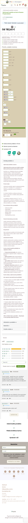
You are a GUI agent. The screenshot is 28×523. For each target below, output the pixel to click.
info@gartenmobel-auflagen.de (14, 496)
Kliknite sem (21, 366)
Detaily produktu (8, 160)
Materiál (6, 325)
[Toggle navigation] (12, 5)
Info (6, 92)
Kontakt (4, 493)
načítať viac (14, 414)
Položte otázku (8, 329)
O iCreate (4, 495)
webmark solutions (18, 517)
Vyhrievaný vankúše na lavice (10, 10)
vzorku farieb (20, 23)
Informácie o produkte (9, 322)
